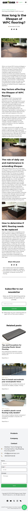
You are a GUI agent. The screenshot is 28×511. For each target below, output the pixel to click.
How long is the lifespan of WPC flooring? (14, 18)
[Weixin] (21, 501)
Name (3, 460)
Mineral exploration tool (16, 508)
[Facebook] (7, 501)
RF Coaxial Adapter (8, 507)
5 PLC (9, 508)
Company (14, 438)
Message (3, 473)
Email (3, 467)
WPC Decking (10, 9)
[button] (25, 2)
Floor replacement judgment (10, 269)
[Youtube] (11, 501)
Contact (14, 443)
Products (14, 433)
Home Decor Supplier (16, 507)
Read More (5, 358)
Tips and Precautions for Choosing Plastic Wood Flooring (11, 347)
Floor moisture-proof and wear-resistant (13, 267)
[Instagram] (17, 501)
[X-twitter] (14, 501)
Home (3, 9)
